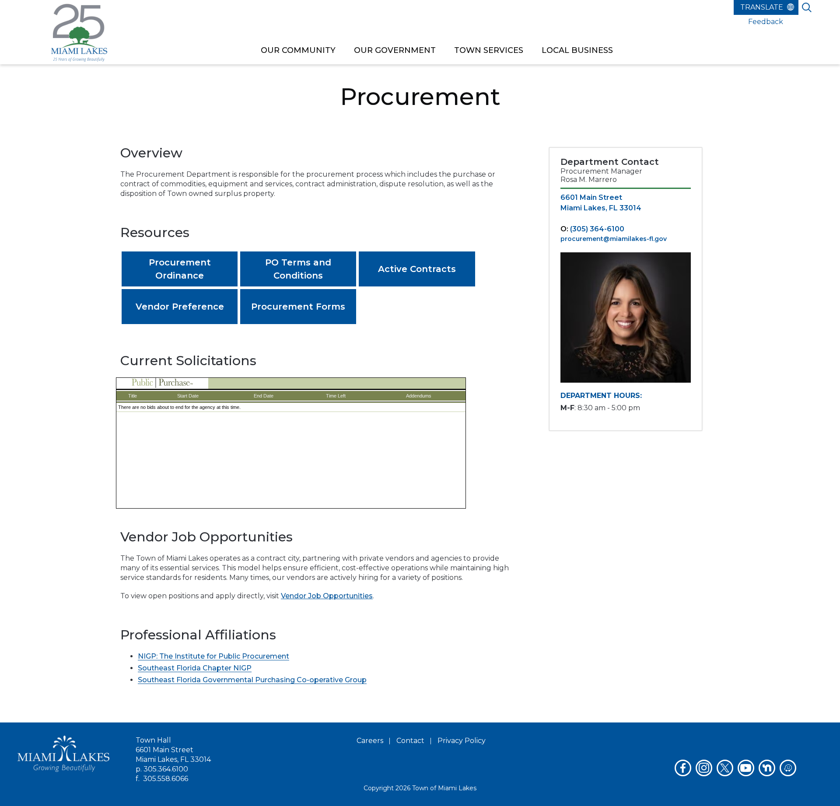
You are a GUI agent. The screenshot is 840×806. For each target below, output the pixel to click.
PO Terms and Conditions (298, 269)
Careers (370, 740)
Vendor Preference (180, 306)
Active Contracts (417, 269)
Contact (410, 740)
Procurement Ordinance (180, 269)
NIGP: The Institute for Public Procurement (213, 656)
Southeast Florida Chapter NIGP (195, 668)
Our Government (395, 50)
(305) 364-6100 (597, 229)
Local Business (577, 50)
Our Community (298, 50)
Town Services (488, 50)
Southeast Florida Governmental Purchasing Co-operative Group (252, 680)
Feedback (765, 21)
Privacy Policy (462, 740)
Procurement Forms (298, 306)
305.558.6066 (165, 779)
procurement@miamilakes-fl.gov (613, 239)
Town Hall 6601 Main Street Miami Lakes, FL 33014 (173, 750)
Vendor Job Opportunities (327, 596)
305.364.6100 (166, 769)
